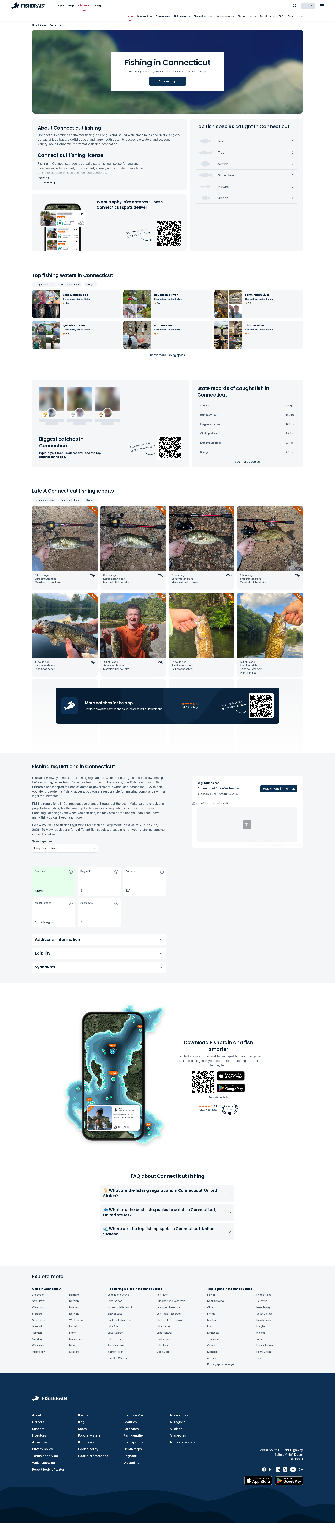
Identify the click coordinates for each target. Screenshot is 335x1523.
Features (130, 1422)
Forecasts (131, 1429)
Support (38, 1429)
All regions (177, 1422)
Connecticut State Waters (216, 788)
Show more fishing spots (167, 355)
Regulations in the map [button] (278, 789)
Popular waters (89, 1435)
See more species (247, 462)
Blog (81, 1422)
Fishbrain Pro (133, 1415)
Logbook (130, 1456)
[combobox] (34, 848)
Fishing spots (133, 1442)
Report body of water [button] (48, 1469)
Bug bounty (86, 1442)
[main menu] (322, 5)
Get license (45, 182)
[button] (53, 881)
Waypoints (131, 1462)
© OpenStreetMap (274, 845)
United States (39, 25)
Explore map (167, 81)
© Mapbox (258, 845)
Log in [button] (308, 5)
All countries (179, 1415)
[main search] (294, 5)
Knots (82, 1429)
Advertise (39, 1442)
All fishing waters (182, 1442)
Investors (39, 1435)
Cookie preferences (93, 1456)
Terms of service (45, 1456)
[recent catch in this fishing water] (65, 548)
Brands (83, 1415)
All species (178, 1435)
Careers (38, 1422)
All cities (176, 1429)
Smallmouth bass (70, 284)
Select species (42, 841)
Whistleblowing (43, 1462)
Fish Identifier (134, 1435)
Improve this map (293, 845)
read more (43, 177)
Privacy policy (42, 1449)
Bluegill (90, 284)
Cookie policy (88, 1449)
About (36, 1415)
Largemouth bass (44, 284)
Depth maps (133, 1449)
